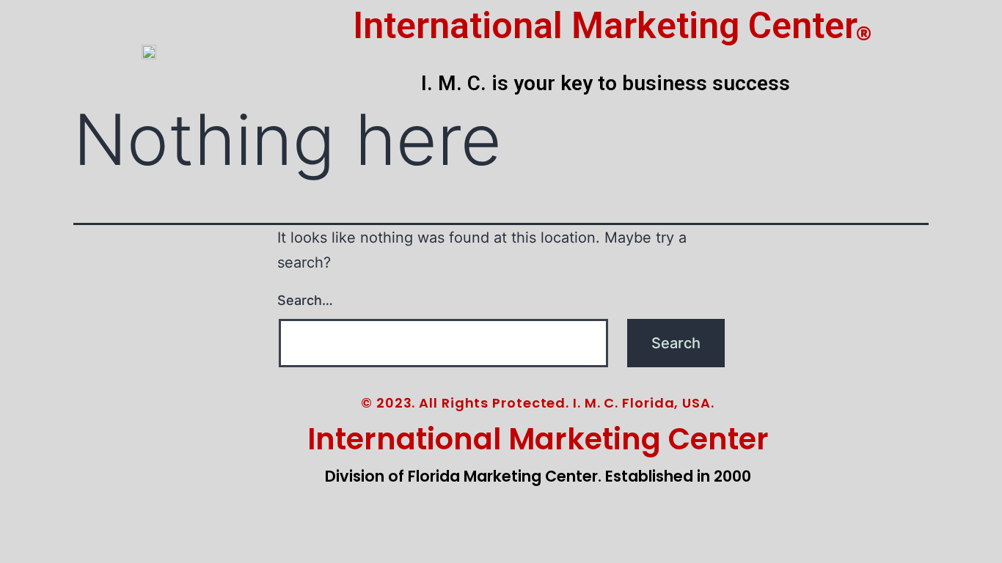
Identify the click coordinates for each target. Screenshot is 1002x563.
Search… (305, 300)
